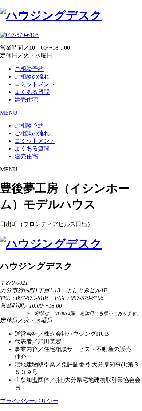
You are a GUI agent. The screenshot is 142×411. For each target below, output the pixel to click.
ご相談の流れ (32, 76)
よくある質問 (32, 92)
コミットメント (35, 84)
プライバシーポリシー (29, 401)
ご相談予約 (29, 69)
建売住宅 (26, 99)
